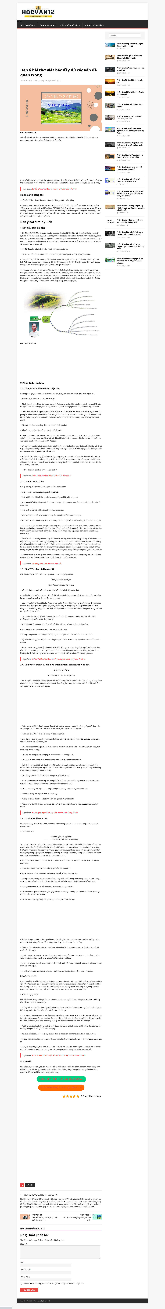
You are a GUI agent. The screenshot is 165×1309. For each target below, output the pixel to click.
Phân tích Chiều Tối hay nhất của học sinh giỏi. (130, 93)
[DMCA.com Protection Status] (6, 1307)
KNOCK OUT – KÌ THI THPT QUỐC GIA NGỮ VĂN (61, 1079)
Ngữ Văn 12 (51, 81)
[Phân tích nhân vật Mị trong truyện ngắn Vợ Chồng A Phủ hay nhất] (110, 246)
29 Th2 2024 (27, 81)
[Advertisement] (61, 49)
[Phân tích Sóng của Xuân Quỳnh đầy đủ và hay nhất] (110, 46)
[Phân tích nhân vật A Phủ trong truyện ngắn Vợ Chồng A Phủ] (110, 234)
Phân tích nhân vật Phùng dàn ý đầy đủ (130, 105)
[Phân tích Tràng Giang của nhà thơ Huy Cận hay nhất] (110, 169)
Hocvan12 (46, 1301)
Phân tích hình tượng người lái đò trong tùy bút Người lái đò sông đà (130, 260)
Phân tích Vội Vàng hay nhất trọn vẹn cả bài (130, 69)
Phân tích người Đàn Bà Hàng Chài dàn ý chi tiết (129, 117)
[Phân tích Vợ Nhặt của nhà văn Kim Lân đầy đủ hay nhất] (110, 222)
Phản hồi (23, 1244)
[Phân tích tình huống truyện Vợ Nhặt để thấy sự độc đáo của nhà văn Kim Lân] (110, 208)
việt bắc (29, 1185)
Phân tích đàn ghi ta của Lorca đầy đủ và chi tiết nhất (129, 57)
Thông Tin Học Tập (93, 25)
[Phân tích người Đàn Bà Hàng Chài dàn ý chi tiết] (110, 119)
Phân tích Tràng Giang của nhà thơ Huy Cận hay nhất (129, 168)
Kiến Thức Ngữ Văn (69, 25)
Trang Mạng (25, 1276)
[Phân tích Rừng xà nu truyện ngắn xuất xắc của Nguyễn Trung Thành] (110, 131)
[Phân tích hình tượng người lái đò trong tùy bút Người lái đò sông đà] (110, 261)
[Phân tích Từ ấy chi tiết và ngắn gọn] (110, 82)
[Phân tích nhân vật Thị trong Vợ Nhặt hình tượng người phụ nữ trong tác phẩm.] (110, 194)
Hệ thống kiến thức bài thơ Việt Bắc (46, 563)
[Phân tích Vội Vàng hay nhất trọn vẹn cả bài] (110, 70)
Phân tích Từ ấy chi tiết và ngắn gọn (130, 81)
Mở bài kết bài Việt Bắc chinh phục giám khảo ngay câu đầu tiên (59, 659)
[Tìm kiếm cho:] (125, 35)
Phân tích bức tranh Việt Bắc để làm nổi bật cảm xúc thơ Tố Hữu (59, 1055)
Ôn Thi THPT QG (47, 25)
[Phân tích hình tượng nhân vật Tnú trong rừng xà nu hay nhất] (110, 145)
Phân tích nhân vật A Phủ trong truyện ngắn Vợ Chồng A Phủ (130, 233)
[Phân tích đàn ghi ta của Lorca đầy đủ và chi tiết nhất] (110, 58)
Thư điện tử (25, 1269)
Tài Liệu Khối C (26, 25)
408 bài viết (53, 1195)
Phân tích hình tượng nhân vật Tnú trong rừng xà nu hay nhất (130, 144)
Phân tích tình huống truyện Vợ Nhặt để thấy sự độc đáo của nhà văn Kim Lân (130, 207)
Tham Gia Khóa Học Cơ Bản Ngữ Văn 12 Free (61, 1087)
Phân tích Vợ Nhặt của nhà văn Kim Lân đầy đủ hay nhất (130, 221)
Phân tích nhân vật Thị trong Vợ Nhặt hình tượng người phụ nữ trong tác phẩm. (130, 193)
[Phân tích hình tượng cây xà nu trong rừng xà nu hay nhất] (110, 157)
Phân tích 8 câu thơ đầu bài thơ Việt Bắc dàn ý (51, 475)
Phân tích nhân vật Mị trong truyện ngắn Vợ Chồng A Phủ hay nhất (130, 246)
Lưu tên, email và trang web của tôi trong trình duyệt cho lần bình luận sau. (53, 1283)
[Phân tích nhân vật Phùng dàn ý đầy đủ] (110, 106)
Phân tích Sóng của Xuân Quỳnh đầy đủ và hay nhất (130, 44)
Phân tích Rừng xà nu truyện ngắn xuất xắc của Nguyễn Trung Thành (130, 130)
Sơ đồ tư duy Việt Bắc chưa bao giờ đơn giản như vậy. (54, 189)
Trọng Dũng (39, 81)
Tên (21, 1262)
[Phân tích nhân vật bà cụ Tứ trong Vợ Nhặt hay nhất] (110, 182)
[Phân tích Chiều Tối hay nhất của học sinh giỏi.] (110, 94)
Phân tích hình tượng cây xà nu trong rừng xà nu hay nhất (130, 156)
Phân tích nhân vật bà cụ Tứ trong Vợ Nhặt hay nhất (128, 180)
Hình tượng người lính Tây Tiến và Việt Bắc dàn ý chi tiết (55, 812)
